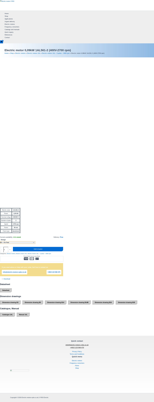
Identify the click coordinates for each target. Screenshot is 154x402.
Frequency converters (12, 27)
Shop (6, 16)
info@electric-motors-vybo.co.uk (14, 272)
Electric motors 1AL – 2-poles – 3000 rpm (56, 53)
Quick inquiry (9, 32)
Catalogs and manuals (12, 29)
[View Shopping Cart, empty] (1, 41)
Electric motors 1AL (33, 53)
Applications (9, 19)
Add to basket (38, 249)
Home (7, 13)
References (8, 35)
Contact (7, 37)
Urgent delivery (10, 21)
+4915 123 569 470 (54, 272)
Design (3, 240)
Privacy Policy (77, 351)
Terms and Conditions (77, 354)
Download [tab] (7, 279)
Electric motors (10, 24)
